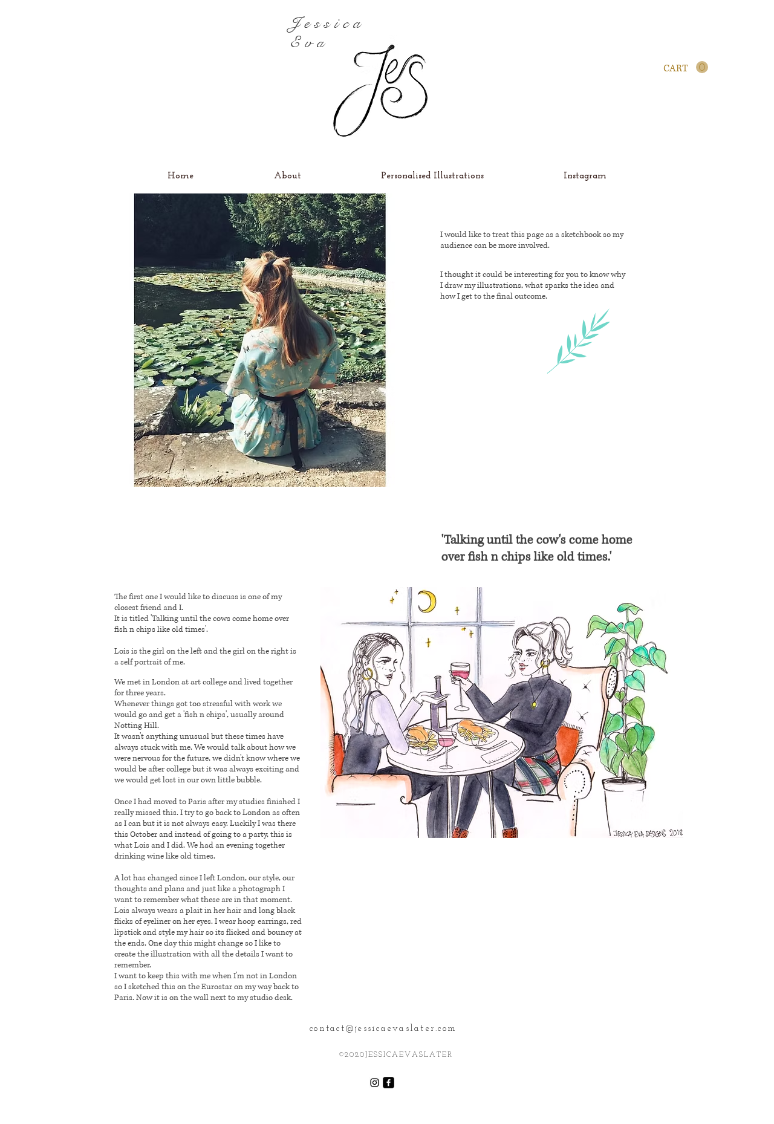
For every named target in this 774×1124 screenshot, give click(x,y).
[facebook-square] (388, 1082)
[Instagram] (374, 1082)
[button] (685, 67)
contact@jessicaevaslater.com (383, 1028)
